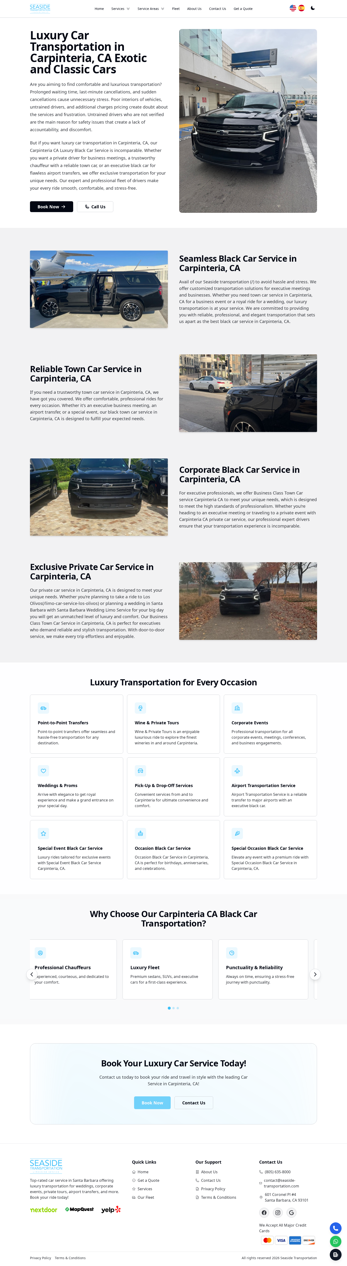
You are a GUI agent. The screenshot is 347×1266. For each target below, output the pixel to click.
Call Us (98, 207)
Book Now (48, 207)
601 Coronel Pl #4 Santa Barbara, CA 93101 (287, 1197)
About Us (194, 8)
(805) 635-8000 (278, 1171)
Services (117, 8)
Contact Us (217, 8)
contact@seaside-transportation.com (281, 1183)
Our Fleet (146, 1197)
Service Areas (148, 8)
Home (99, 8)
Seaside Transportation (298, 1258)
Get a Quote (243, 8)
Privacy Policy (213, 1188)
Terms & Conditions (218, 1197)
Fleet (176, 8)
